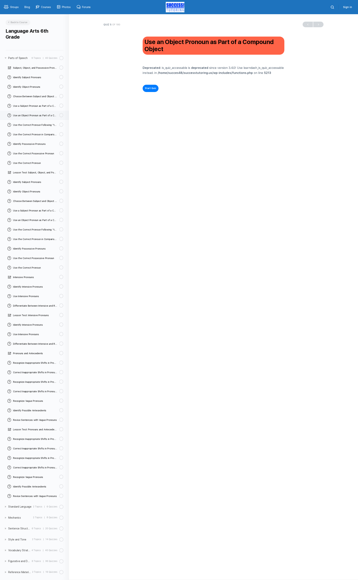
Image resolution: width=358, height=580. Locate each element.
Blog (27, 7)
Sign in (347, 7)
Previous (308, 24)
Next (318, 24)
